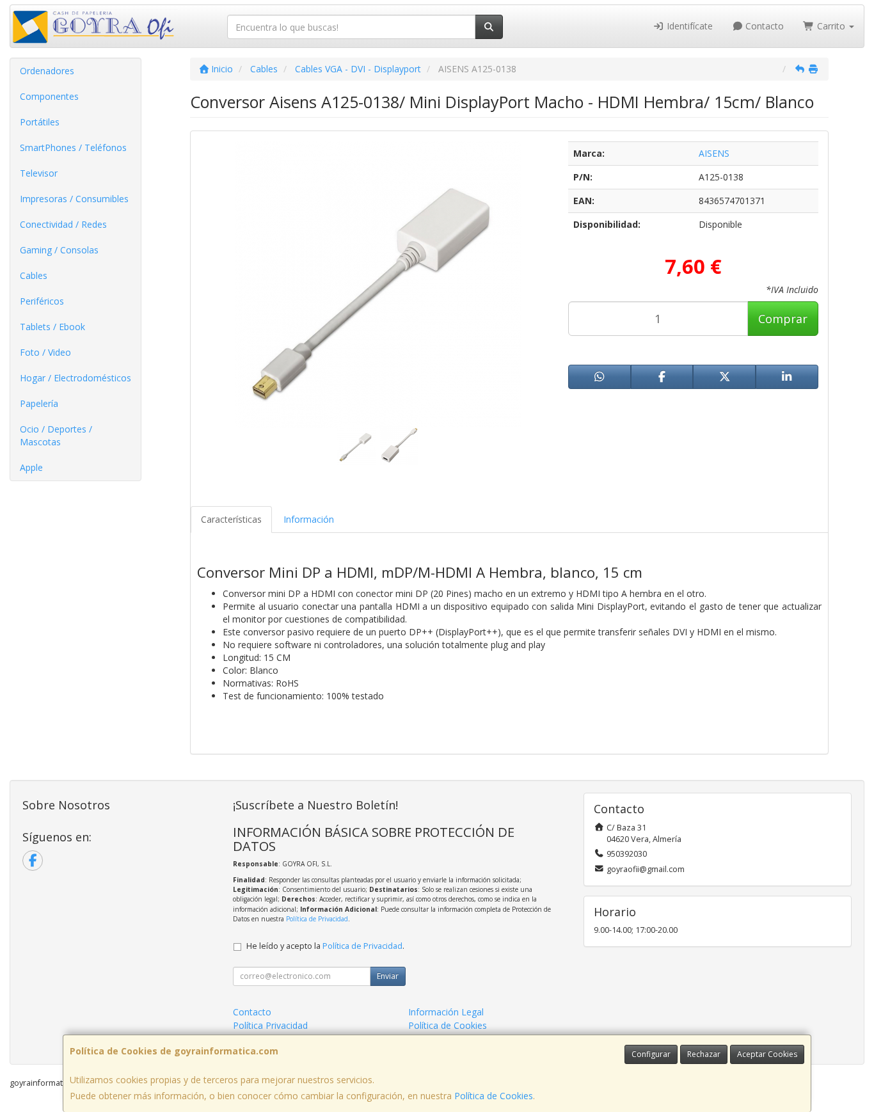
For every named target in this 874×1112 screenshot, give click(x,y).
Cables (33, 275)
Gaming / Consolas (59, 250)
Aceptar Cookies (767, 1054)
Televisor (39, 173)
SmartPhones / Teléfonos (73, 147)
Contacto (763, 26)
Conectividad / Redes (63, 224)
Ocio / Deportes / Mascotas (56, 435)
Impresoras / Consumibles (74, 199)
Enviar (388, 976)
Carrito (831, 26)
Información (308, 519)
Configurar (651, 1054)
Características (231, 519)
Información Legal (446, 1012)
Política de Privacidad (317, 918)
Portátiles (40, 122)
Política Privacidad (270, 1025)
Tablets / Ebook (52, 327)
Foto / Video (45, 352)
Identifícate (688, 26)
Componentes (49, 96)
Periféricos (42, 301)
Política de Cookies (493, 1096)
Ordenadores (47, 71)
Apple (31, 467)
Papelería (39, 403)
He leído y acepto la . (325, 946)
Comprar (782, 318)
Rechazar (703, 1054)
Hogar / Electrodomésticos (75, 378)
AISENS (714, 153)
